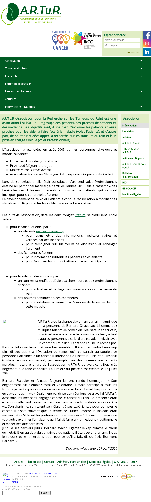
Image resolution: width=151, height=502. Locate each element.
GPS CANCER (129, 188)
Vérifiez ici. (17, 481)
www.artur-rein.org (50, 231)
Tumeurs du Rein (16, 68)
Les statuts (128, 131)
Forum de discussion (18, 84)
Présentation (129, 125)
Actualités (11, 99)
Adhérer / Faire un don (71, 462)
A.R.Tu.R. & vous (131, 143)
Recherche (11, 76)
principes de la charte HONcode (43, 473)
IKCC (125, 182)
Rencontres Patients (18, 91)
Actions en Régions (133, 158)
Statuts (80, 215)
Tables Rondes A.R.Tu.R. (130, 150)
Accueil (18, 462)
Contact (49, 462)
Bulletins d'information (130, 175)
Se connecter (131, 52)
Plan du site (33, 462)
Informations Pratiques (20, 106)
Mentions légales (131, 194)
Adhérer (127, 137)
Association (12, 61)
